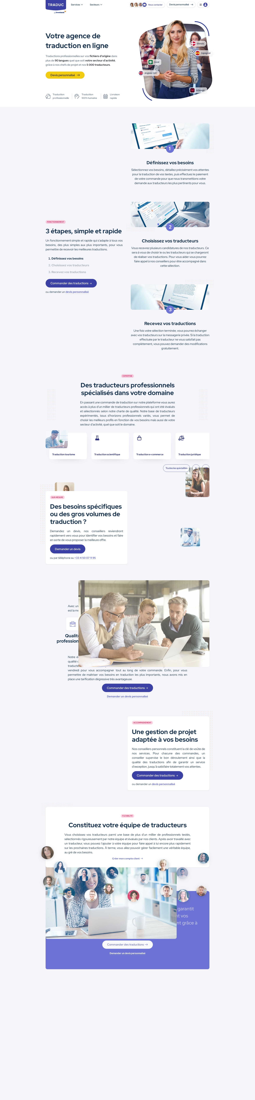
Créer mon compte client (126, 858)
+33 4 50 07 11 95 (85, 557)
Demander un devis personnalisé (127, 696)
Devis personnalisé (179, 4)
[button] (203, 5)
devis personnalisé (77, 292)
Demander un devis (67, 549)
